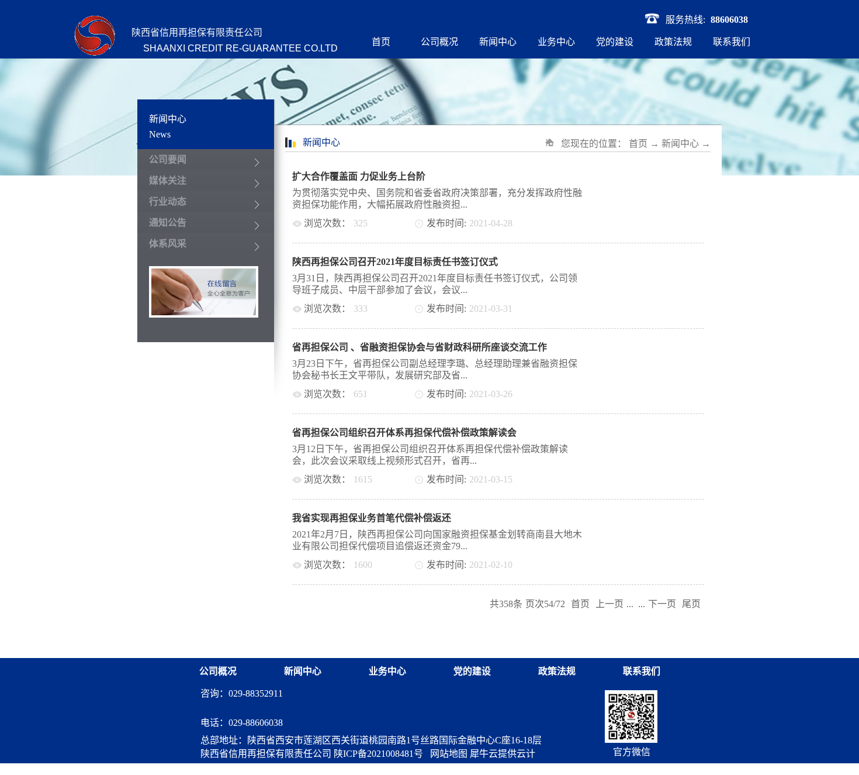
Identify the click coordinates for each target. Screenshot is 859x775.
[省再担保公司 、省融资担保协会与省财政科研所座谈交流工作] (660, 347)
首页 (381, 42)
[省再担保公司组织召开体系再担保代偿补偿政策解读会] (660, 433)
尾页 (691, 604)
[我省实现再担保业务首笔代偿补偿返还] (660, 518)
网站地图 (446, 754)
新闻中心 (680, 144)
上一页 (609, 604)
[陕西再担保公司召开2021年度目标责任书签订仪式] (660, 262)
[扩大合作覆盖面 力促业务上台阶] (660, 176)
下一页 (662, 604)
